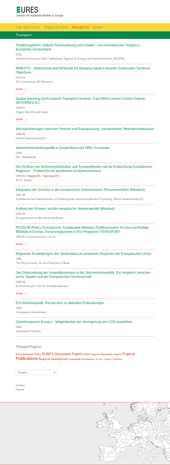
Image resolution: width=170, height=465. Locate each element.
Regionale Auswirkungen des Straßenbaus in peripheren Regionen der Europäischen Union (83, 253)
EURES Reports (91, 354)
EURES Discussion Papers (62, 354)
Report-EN (34, 176)
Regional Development (53, 359)
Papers (117, 354)
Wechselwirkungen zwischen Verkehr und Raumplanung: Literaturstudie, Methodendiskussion (85, 129)
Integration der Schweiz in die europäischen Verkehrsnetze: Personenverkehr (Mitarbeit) (80, 189)
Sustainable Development (82, 359)
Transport (117, 359)
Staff (98, 27)
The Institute (28, 27)
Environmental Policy (28, 354)
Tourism (99, 359)
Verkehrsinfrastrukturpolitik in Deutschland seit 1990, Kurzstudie (62, 148)
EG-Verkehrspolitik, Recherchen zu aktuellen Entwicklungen (60, 303)
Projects (80, 27)
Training (107, 359)
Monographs (107, 354)
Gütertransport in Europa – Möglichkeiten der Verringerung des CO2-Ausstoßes (74, 322)
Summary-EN (51, 176)
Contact (20, 385)
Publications (56, 27)
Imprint (20, 389)
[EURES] (44, 13)
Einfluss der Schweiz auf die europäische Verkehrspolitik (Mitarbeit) (65, 208)
